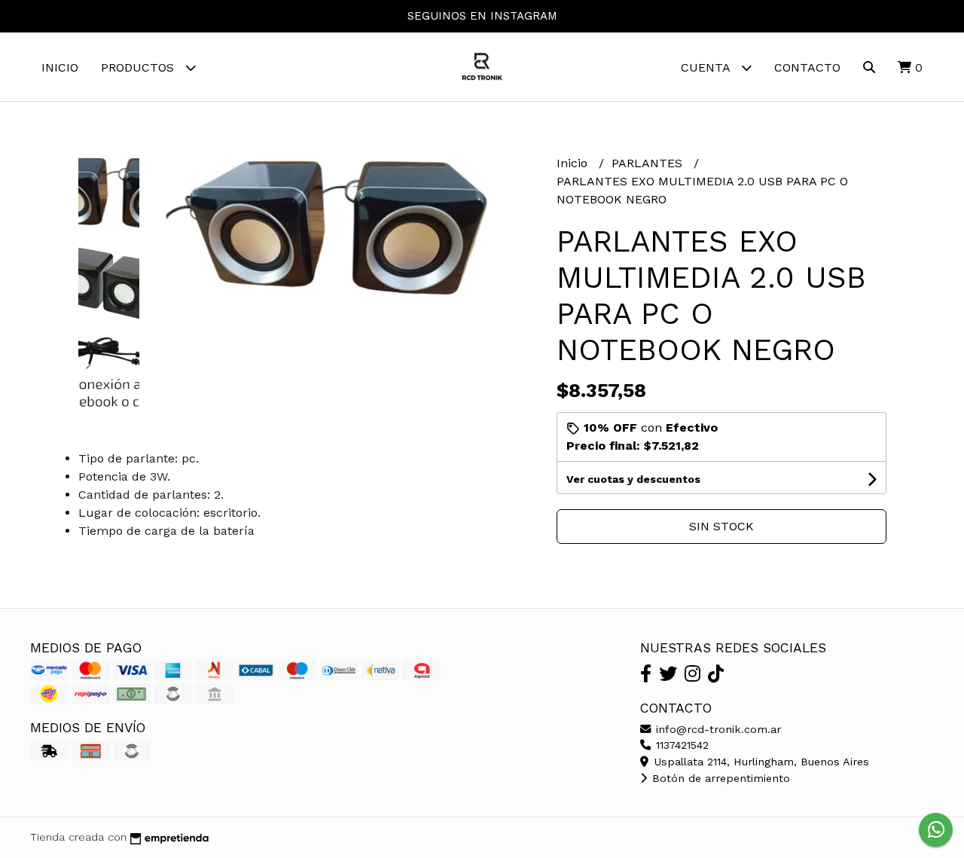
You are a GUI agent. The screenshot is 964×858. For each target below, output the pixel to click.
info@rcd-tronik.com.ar (716, 729)
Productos (139, 67)
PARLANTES (649, 163)
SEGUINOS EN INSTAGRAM (482, 16)
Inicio (59, 67)
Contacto (807, 67)
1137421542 (680, 745)
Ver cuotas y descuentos (633, 479)
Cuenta (707, 67)
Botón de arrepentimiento (719, 778)
